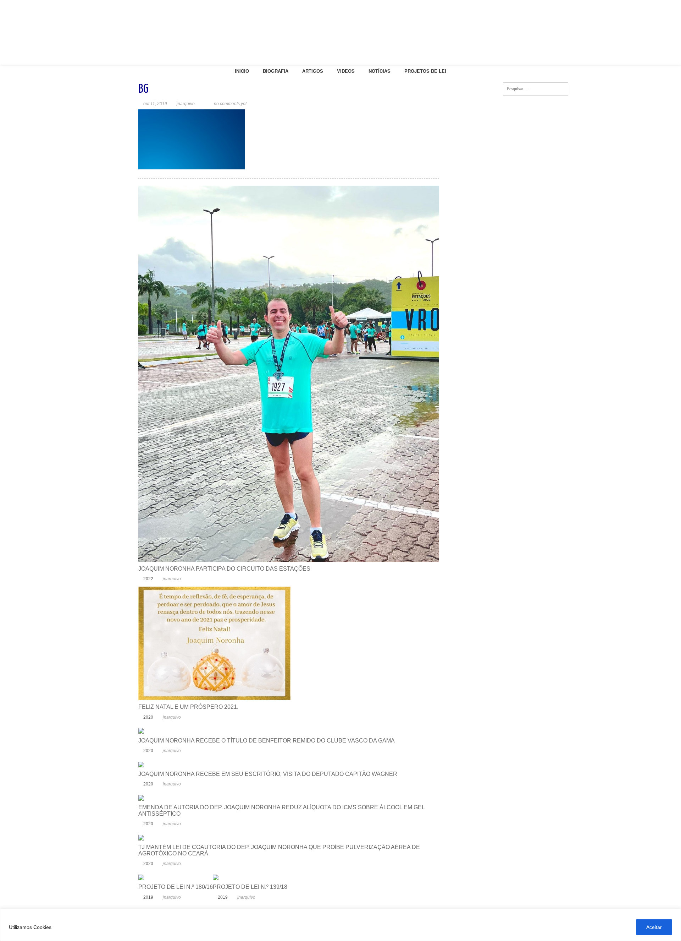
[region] (340, 925)
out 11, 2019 (155, 103)
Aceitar (654, 927)
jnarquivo (186, 103)
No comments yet (230, 103)
